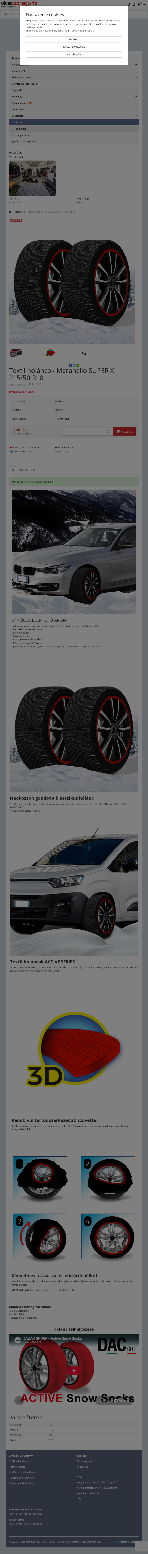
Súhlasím (74, 39)
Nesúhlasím (74, 54)
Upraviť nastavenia (74, 47)
